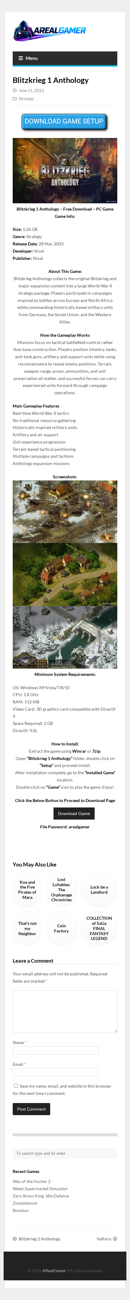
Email (19, 1064)
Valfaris (104, 1238)
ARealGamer (54, 1270)
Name (20, 1042)
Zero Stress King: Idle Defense (41, 1195)
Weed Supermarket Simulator (40, 1188)
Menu (32, 58)
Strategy (26, 98)
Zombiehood (25, 1203)
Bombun (21, 1210)
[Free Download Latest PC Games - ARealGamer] (65, 31)
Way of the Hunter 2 (31, 1181)
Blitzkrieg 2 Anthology (39, 1238)
